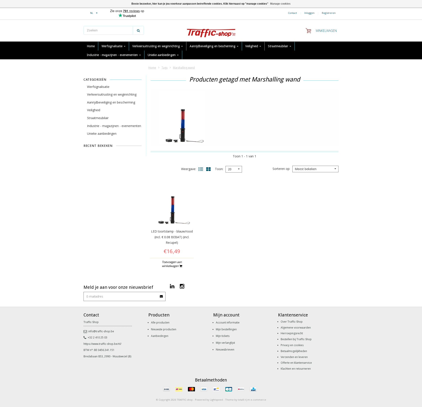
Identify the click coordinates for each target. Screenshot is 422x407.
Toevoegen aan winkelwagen (172, 264)
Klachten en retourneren (296, 369)
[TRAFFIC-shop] (211, 31)
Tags (164, 67)
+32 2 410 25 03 (97, 337)
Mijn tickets (222, 336)
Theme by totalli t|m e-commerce (245, 399)
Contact (292, 13)
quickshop (172, 216)
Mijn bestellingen (226, 329)
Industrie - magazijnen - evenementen (113, 55)
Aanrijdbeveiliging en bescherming (213, 46)
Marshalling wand (184, 67)
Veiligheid (252, 46)
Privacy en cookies (292, 345)
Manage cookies (280, 3)
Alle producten (160, 322)
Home (91, 46)
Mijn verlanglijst (225, 343)
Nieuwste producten (163, 329)
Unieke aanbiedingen (162, 55)
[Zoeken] (138, 30)
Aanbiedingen (159, 336)
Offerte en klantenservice (296, 363)
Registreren (329, 13)
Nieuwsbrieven (225, 349)
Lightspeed (216, 399)
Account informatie (228, 322)
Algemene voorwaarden (296, 327)
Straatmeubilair (278, 46)
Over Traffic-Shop (292, 321)
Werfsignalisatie (112, 46)
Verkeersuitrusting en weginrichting (156, 46)
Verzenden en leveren (294, 357)
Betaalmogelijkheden (294, 351)
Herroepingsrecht (292, 333)
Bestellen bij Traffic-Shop (296, 339)
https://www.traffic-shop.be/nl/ (102, 344)
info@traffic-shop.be (101, 331)
